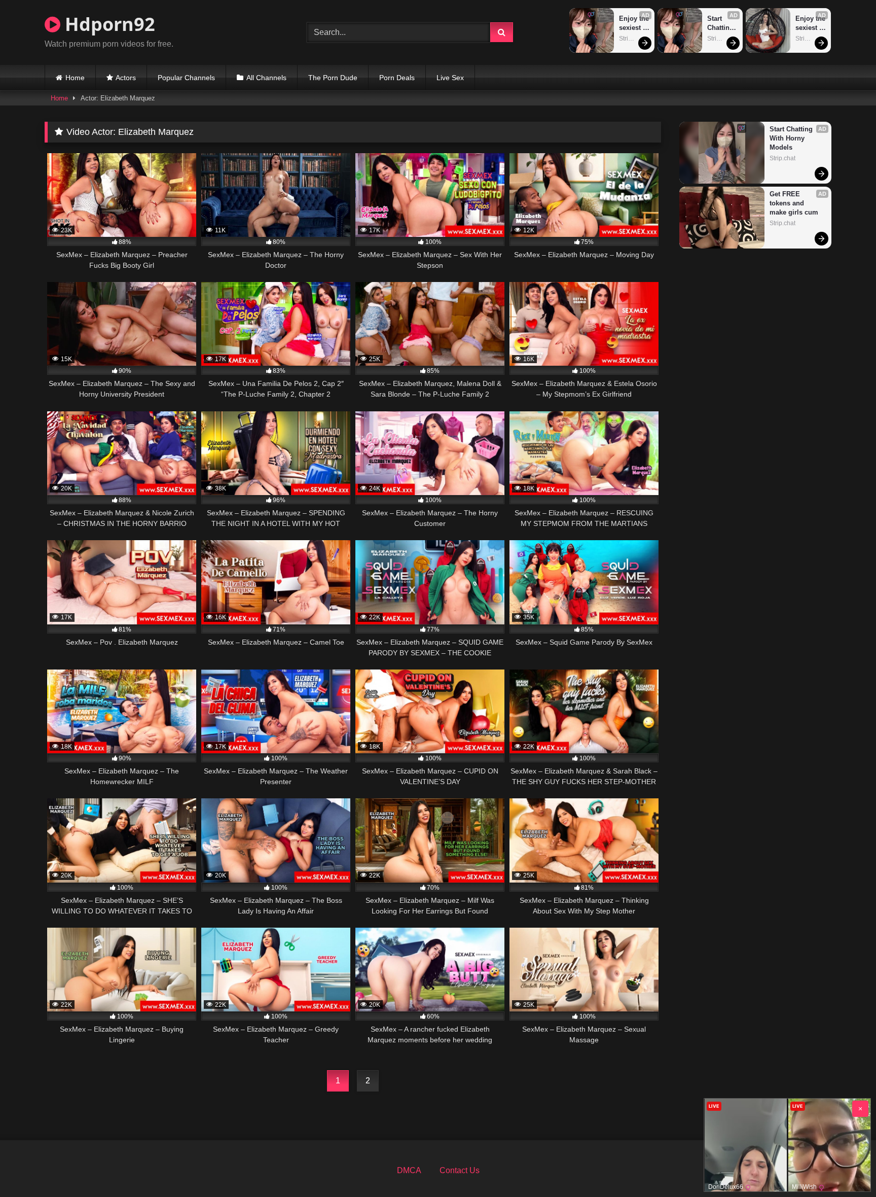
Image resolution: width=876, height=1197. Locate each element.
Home (75, 78)
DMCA (409, 1170)
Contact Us (460, 1170)
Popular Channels (186, 78)
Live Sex (450, 78)
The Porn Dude (332, 78)
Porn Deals (397, 78)
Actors (126, 78)
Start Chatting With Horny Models (721, 23)
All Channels (266, 78)
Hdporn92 (107, 24)
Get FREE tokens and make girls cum (794, 203)
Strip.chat (632, 38)
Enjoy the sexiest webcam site (634, 23)
